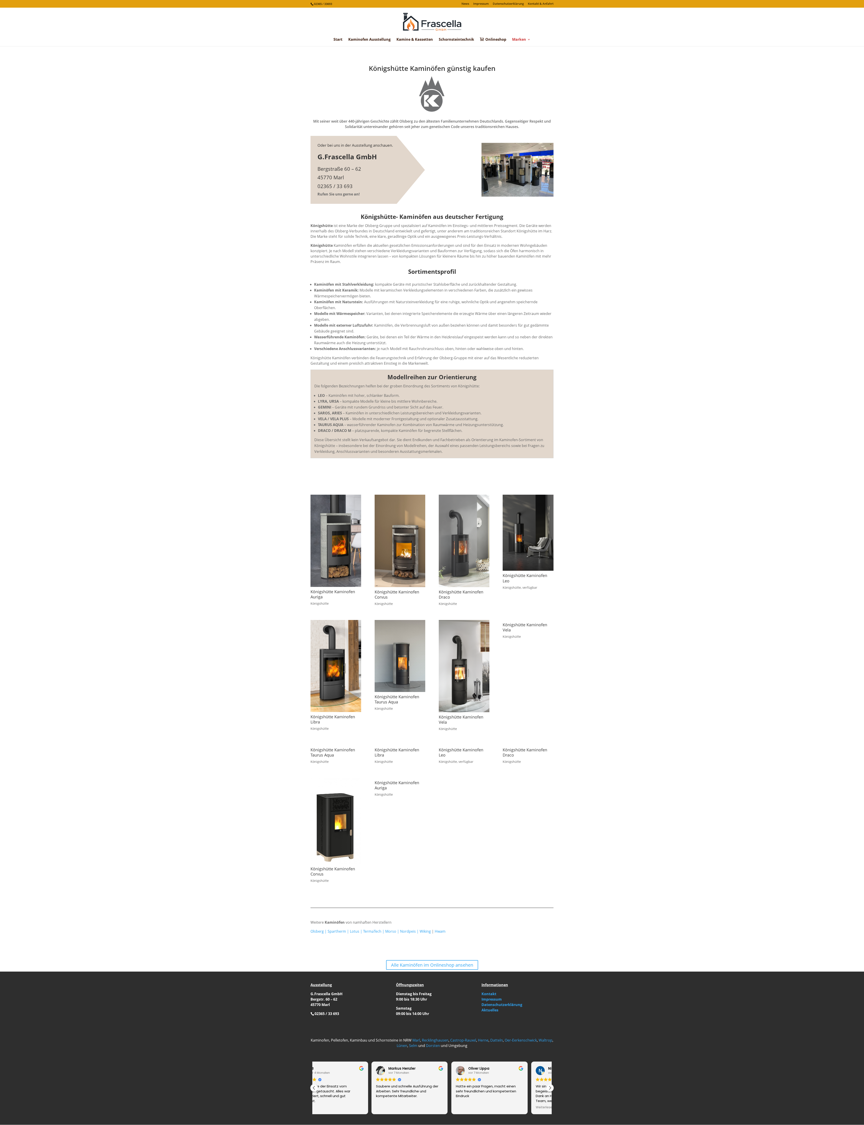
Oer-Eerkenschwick (521, 1040)
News (465, 4)
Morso (390, 931)
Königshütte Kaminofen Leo (525, 578)
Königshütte (319, 603)
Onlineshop (495, 40)
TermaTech (372, 931)
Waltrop (545, 1040)
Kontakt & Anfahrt (541, 4)
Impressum (481, 4)
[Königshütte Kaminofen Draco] (464, 541)
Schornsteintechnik (456, 40)
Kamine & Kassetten (414, 40)
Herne (483, 1040)
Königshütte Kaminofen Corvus (397, 594)
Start (337, 40)
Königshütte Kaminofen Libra (332, 719)
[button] (550, 1088)
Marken (519, 40)
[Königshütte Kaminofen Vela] (464, 666)
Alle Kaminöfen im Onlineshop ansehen (432, 965)
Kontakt (489, 993)
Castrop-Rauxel (463, 1040)
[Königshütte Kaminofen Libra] (335, 666)
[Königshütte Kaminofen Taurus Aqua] (400, 656)
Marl (416, 1040)
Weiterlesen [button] (487, 1107)
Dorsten (433, 1045)
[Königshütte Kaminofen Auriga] (335, 541)
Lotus (354, 931)
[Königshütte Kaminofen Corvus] (400, 541)
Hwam (440, 931)
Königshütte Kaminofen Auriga (332, 594)
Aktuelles (490, 1010)
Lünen (402, 1045)
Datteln (496, 1040)
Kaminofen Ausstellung (369, 40)
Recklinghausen (435, 1040)
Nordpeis (408, 931)
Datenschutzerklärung (508, 4)
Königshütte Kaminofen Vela (461, 719)
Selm (413, 1045)
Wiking (425, 931)
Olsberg (317, 931)
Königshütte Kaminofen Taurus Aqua (397, 699)
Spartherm (337, 931)
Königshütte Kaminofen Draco (461, 594)
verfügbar (529, 587)
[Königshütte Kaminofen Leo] (528, 533)
